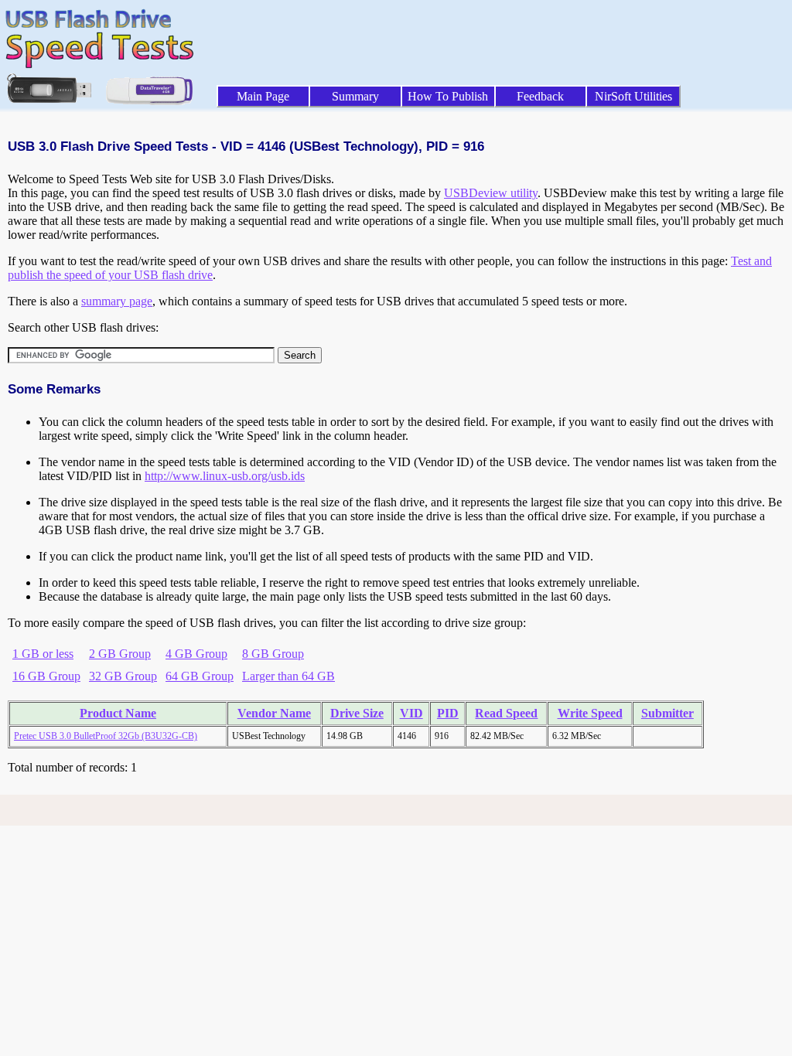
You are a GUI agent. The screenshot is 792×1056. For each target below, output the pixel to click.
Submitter (667, 713)
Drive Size (357, 713)
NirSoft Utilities (633, 96)
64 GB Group (200, 676)
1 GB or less (42, 653)
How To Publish (448, 96)
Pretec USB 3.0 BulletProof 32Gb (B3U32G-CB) (105, 736)
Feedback (540, 96)
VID (411, 713)
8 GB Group (273, 653)
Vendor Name (274, 713)
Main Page (263, 96)
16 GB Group (46, 676)
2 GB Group (120, 653)
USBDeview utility (491, 192)
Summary (355, 96)
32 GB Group (123, 676)
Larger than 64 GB (288, 676)
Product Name (118, 713)
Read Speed (506, 713)
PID (448, 713)
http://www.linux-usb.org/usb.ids (225, 475)
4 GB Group (196, 653)
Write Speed (590, 713)
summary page (116, 301)
